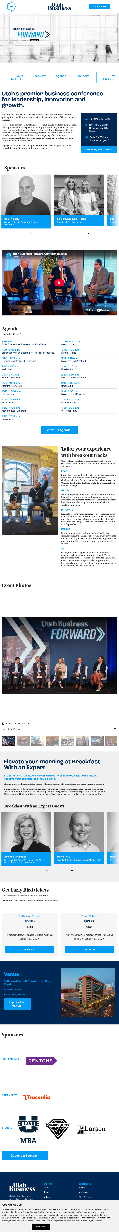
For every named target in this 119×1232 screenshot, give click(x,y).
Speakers (40, 76)
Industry (47, 1197)
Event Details (17, 77)
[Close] (114, 1204)
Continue (40, 1226)
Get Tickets (109, 77)
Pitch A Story (85, 1197)
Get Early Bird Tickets (99, 149)
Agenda (61, 76)
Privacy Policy (103, 1217)
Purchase (29, 949)
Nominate (83, 1192)
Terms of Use (87, 1217)
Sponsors (83, 76)
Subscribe (98, 6)
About (46, 1192)
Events (82, 1187)
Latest (46, 1187)
